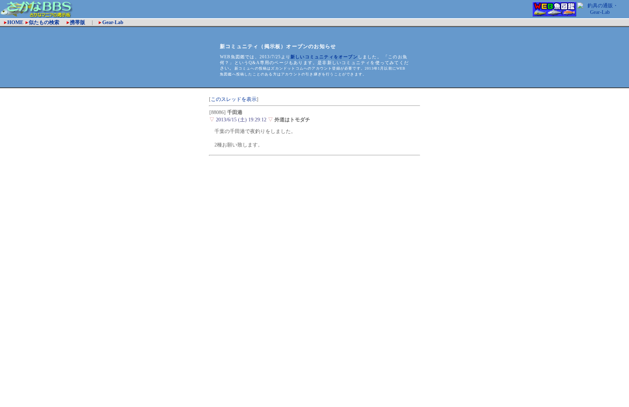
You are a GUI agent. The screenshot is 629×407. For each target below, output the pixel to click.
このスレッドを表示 (234, 99)
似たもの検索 (46, 22)
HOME (15, 22)
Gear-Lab (112, 22)
